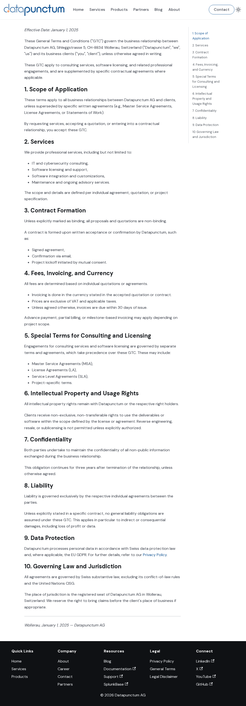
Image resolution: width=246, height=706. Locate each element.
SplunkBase (114, 684)
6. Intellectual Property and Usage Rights (202, 99)
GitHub (202, 684)
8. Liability (199, 118)
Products (119, 9)
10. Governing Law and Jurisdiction (205, 134)
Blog (158, 9)
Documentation (117, 668)
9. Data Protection (205, 125)
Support (111, 676)
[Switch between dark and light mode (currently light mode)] (238, 9)
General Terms (162, 668)
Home (78, 9)
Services (97, 9)
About (174, 9)
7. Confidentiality (204, 111)
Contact (221, 9)
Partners (141, 9)
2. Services (200, 45)
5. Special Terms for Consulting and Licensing (206, 81)
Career (64, 668)
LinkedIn (203, 661)
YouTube (203, 676)
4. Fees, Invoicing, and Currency (205, 67)
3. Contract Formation (200, 54)
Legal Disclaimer (164, 676)
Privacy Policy (155, 554)
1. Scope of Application (200, 35)
